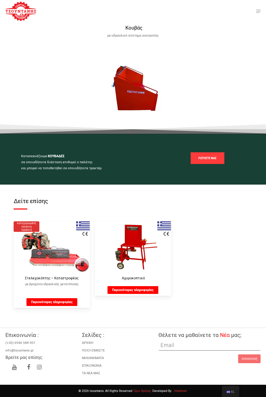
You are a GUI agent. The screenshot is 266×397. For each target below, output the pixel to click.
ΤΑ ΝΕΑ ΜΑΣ (91, 373)
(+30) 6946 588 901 (20, 343)
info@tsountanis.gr (19, 350)
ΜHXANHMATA (93, 358)
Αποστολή (249, 359)
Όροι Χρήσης (142, 391)
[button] (258, 11)
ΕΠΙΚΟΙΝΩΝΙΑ (92, 365)
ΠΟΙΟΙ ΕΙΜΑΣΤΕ (93, 350)
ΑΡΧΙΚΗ (87, 343)
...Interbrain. (180, 391)
